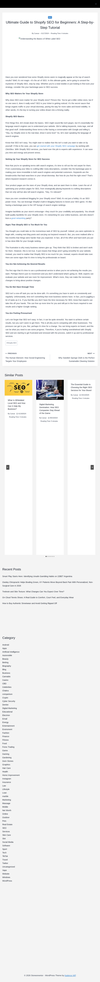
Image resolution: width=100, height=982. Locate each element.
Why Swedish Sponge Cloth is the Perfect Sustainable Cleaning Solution (76, 357)
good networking (18, 218)
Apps (4, 648)
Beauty (5, 659)
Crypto (5, 698)
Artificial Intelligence (10, 652)
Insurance (6, 782)
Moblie (5, 807)
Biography (6, 666)
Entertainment (8, 726)
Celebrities (6, 687)
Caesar (36, 33)
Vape (4, 870)
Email (4, 719)
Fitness (5, 740)
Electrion (6, 715)
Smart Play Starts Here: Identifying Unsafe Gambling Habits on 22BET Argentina (37, 576)
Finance (5, 736)
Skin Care (6, 835)
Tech (4, 853)
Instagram (6, 779)
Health (5, 772)
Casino (5, 680)
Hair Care (6, 768)
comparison (7, 694)
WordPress (7, 881)
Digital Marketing (9, 708)
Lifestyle (5, 789)
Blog (4, 669)
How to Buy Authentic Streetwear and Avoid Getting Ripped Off (29, 603)
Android (5, 645)
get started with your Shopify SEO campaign (56, 146)
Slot (4, 838)
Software (6, 846)
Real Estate (7, 824)
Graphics (6, 765)
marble (5, 796)
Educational (7, 712)
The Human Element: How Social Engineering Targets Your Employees (25, 357)
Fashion (5, 733)
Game (5, 750)
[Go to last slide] (7, 467)
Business (6, 673)
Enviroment (7, 729)
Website (5, 874)
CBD (4, 683)
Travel (5, 860)
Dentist (5, 705)
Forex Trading (8, 747)
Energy (5, 722)
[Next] (92, 467)
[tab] (46, 556)
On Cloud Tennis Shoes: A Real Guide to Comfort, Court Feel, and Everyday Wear (38, 597)
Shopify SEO (11, 343)
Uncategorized (8, 867)
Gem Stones (7, 761)
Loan (4, 793)
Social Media (7, 842)
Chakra (5, 691)
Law (4, 786)
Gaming (5, 754)
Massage (6, 803)
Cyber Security (8, 701)
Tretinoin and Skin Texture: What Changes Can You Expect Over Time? (33, 592)
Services (6, 831)
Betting (5, 662)
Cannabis (6, 676)
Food (4, 743)
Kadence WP (70, 975)
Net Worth (6, 810)
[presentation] (18, 388)
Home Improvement (11, 775)
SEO (49, 17)
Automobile (7, 655)
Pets (4, 821)
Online (5, 814)
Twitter (5, 863)
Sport (4, 849)
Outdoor (5, 817)
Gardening (6, 757)
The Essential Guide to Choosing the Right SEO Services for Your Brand (81, 387)
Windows (6, 877)
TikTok (5, 856)
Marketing (6, 800)
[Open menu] (96, 3)
